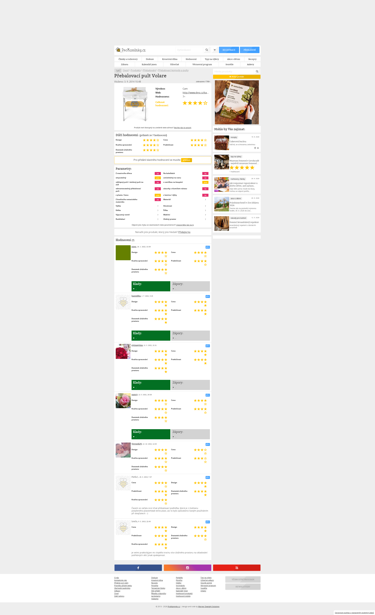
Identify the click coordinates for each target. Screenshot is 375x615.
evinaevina (137, 345)
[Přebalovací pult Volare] (135, 104)
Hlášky (178, 583)
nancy (135, 394)
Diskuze (154, 577)
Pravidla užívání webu (123, 585)
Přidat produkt (237, 76)
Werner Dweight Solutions (208, 606)
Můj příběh (155, 591)
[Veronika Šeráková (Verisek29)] (123, 450)
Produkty (136, 70)
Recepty (154, 583)
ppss (134, 246)
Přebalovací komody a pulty (173, 70)
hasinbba (136, 295)
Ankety (203, 591)
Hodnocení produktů (184, 593)
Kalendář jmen (182, 591)
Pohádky (179, 577)
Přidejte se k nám (121, 583)
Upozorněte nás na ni (185, 225)
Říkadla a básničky (158, 593)
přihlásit (186, 160)
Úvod (126, 70)
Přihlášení (250, 49)
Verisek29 (137, 443)
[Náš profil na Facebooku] (138, 568)
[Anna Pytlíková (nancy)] (123, 400)
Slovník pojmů (206, 583)
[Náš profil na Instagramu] (187, 568)
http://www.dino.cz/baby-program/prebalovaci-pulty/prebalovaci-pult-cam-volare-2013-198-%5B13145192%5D (196, 92)
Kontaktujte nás (120, 580)
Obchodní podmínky (122, 588)
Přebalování (149, 70)
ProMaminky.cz (174, 606)
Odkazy (117, 591)
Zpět (118, 70)
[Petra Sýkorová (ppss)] (123, 252)
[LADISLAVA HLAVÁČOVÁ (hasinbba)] (123, 302)
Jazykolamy (155, 596)
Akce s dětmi (181, 588)
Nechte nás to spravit (182, 127)
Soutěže (204, 588)
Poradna (154, 585)
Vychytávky (180, 585)
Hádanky (154, 599)
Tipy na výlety (206, 577)
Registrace (229, 49)
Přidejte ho (184, 232)
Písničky (179, 580)
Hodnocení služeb (183, 596)
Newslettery (243, 586)
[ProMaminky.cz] (131, 50)
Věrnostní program (208, 585)
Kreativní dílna (157, 580)
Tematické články (158, 588)
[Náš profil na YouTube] (236, 568)
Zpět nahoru (119, 596)
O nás (116, 577)
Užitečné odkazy (207, 580)
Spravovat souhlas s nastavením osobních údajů (354, 612)
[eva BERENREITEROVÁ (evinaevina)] (123, 351)
